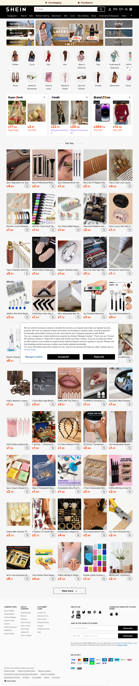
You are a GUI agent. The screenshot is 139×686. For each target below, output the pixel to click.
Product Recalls (43, 622)
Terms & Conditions (47, 674)
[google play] (117, 615)
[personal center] (109, 9)
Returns (24, 616)
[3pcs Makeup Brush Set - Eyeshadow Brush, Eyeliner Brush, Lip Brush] (69, 165)
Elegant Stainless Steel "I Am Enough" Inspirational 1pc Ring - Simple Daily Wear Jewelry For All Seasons (69, 270)
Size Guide (25, 629)
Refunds (24, 619)
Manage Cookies (44, 671)
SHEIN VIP (25, 632)
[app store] (111, 615)
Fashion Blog (9, 634)
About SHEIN (9, 611)
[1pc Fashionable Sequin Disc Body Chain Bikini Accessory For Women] (120, 426)
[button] (126, 9)
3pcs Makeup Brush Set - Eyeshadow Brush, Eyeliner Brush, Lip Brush (69, 183)
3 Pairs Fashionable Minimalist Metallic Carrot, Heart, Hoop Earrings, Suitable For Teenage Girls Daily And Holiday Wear (95, 488)
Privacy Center (9, 671)
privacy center (122, 645)
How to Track (25, 626)
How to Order (26, 622)
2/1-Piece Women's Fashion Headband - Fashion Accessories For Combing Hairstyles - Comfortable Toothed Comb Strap (69, 444)
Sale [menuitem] (31, 16)
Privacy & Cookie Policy (123, 643)
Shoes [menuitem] (93, 16)
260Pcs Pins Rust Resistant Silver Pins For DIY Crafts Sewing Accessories (18, 313)
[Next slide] (100, 32)
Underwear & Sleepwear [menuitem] (109, 16)
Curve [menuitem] (72, 16)
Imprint (46, 677)
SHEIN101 (8, 630)
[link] (35, 2)
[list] (89, 614)
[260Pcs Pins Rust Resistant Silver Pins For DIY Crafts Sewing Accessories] (18, 296)
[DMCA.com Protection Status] (79, 668)
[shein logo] (16, 9)
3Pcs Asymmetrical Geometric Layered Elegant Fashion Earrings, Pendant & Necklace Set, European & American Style (95, 532)
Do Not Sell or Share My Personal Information (21, 674)
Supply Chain (9, 621)
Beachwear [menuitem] (56, 16)
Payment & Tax (42, 616)
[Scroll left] (128, 15)
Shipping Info (26, 613)
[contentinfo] (104, 661)
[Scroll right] (131, 15)
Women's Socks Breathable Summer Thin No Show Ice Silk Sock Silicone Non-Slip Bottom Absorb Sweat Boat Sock (18, 226)
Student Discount (10, 627)
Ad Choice (56, 677)
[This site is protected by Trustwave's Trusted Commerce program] (73, 668)
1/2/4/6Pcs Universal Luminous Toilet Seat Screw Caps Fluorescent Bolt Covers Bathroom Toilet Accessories (95, 401)
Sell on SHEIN (26, 636)
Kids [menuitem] (65, 16)
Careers (7, 624)
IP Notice (26, 677)
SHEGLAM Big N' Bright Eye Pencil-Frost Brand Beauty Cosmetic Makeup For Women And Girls (69, 575)
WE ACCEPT (76, 655)
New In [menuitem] (24, 16)
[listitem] (18, 169)
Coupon (40, 626)
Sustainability (9, 614)
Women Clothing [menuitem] (42, 16)
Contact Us (41, 613)
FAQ (39, 632)
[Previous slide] (38, 32)
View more (68, 590)
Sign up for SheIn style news (84, 623)
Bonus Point (41, 619)
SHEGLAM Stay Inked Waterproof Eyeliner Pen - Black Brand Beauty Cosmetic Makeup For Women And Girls (120, 488)
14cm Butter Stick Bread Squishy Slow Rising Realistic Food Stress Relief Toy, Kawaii (44, 575)
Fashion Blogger (10, 617)
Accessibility (36, 677)
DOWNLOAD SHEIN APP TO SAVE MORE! (123, 608)
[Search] (101, 9)
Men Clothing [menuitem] (83, 16)
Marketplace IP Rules (12, 677)
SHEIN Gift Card (43, 629)
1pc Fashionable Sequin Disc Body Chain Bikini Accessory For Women (120, 444)
